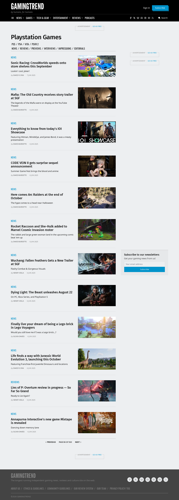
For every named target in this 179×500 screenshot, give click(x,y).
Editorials (79, 48)
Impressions (64, 48)
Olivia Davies (19, 336)
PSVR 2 (35, 44)
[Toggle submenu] (23, 18)
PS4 (20, 44)
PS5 (13, 44)
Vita (27, 44)
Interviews (49, 48)
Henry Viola (18, 273)
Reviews (24, 48)
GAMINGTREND (24, 496)
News (14, 48)
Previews (36, 48)
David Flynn (18, 75)
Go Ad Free (97, 26)
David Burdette (20, 110)
